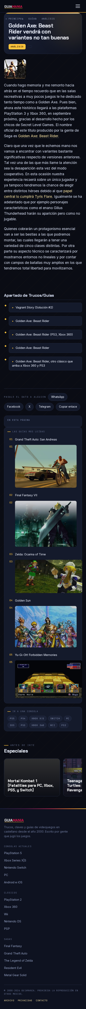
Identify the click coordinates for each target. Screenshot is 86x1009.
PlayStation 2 (13, 899)
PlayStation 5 (13, 853)
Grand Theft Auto (15, 953)
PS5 (12, 718)
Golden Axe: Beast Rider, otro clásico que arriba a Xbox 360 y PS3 (42, 363)
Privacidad (25, 1000)
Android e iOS (13, 882)
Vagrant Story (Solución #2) (34, 307)
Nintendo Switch (15, 867)
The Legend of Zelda (18, 960)
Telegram (45, 406)
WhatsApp (57, 396)
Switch (55, 718)
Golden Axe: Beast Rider (32, 321)
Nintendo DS (12, 921)
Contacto (41, 1000)
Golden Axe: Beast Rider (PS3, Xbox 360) (44, 334)
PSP (7, 928)
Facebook (13, 406)
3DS (12, 725)
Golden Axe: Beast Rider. (38, 136)
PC (67, 718)
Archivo (9, 1000)
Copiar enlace (68, 406)
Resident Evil (13, 968)
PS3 (23, 725)
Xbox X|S (38, 718)
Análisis (48, 18)
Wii (52, 725)
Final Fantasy (13, 946)
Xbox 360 (38, 725)
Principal (16, 18)
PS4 (23, 718)
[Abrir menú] (78, 6)
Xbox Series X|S (15, 860)
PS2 (63, 725)
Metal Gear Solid (15, 975)
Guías (32, 18)
